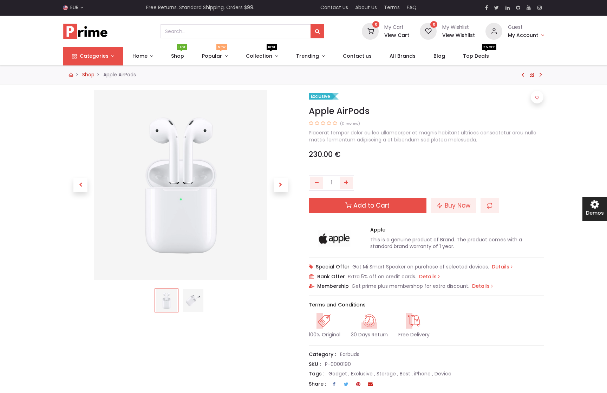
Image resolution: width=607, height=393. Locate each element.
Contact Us (334, 7)
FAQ (412, 7)
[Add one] (346, 183)
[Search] (317, 31)
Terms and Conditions (337, 304)
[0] (370, 30)
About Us (366, 7)
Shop (88, 74)
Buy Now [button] (456, 205)
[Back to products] (532, 75)
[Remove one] (316, 183)
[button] (80, 185)
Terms (392, 7)
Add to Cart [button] (371, 205)
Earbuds (349, 354)
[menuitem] (177, 56)
